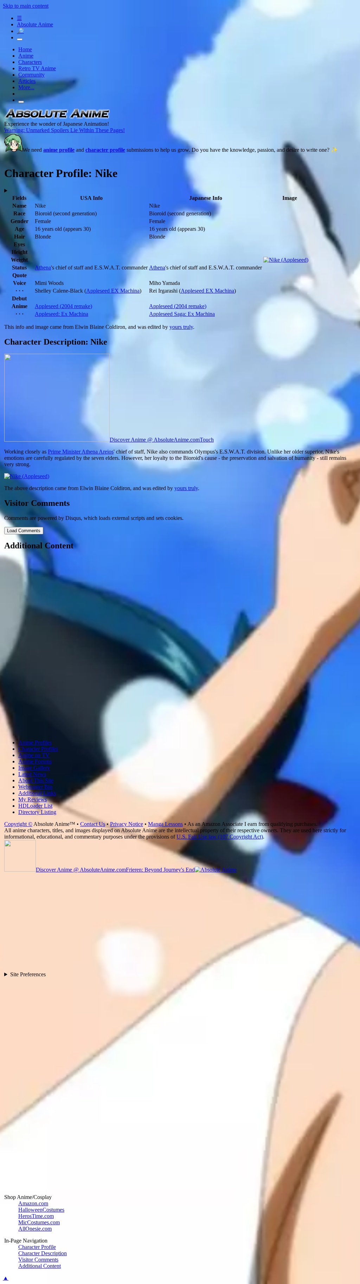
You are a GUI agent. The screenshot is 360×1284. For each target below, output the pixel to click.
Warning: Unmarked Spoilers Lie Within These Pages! (64, 130)
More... (26, 87)
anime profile (59, 150)
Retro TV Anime (37, 68)
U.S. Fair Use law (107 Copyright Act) (219, 837)
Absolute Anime (35, 24)
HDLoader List (35, 806)
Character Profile (37, 1247)
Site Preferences (28, 974)
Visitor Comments (38, 1260)
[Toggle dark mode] (19, 39)
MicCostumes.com (39, 1222)
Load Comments (23, 530)
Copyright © (18, 824)
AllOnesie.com (35, 1229)
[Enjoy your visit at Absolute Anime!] (57, 117)
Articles (27, 81)
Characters (30, 62)
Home (25, 49)
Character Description (42, 1253)
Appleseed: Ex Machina (61, 314)
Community (31, 75)
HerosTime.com (36, 1216)
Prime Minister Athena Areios (81, 452)
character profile (105, 150)
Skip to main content (26, 6)
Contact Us (92, 824)
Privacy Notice (126, 824)
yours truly (181, 327)
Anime (25, 56)
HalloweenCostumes (41, 1210)
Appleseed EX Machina (113, 291)
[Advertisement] (180, 646)
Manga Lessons (165, 824)
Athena (43, 268)
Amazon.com (33, 1203)
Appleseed (63, 306)
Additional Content (39, 1266)
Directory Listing (37, 812)
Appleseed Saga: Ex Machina (182, 314)
